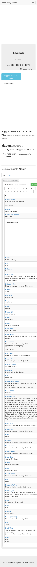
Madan (7, 209)
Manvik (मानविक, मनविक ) (12, 381)
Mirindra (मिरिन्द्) (10, 451)
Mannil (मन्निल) (9, 353)
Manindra (8, 306)
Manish (7, 317)
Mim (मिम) (8, 440)
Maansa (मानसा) (10, 200)
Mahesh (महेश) (9, 274)
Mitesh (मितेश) (9, 457)
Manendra (8, 295)
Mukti (7, 500)
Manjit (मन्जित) (9, 329)
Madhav (7, 258)
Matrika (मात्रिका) (10, 396)
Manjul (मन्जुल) (9, 334)
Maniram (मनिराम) (10, 312)
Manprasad (8, 370)
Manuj (7, 376)
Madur (7, 263)
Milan (7, 435)
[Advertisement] (18, 24)
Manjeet (7, 323)
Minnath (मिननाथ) (10, 446)
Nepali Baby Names (9, 2)
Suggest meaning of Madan (11, 76)
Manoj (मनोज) (9, 359)
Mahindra (8, 290)
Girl (10, 175)
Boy (4, 175)
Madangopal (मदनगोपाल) (12, 215)
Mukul (7, 506)
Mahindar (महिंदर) (10, 284)
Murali (7, 537)
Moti (6, 479)
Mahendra (8, 269)
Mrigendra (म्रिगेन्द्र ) (11, 485)
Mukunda (8, 511)
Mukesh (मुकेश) (9, 491)
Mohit (7, 468)
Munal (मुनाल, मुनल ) (11, 517)
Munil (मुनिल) (9, 528)
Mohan (7, 463)
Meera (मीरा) (9, 423)
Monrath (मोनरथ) (10, 474)
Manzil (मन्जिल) (9, 391)
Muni (6, 522)
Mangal (7, 301)
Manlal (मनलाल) (9, 342)
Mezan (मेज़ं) (9, 429)
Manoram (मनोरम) (10, 364)
